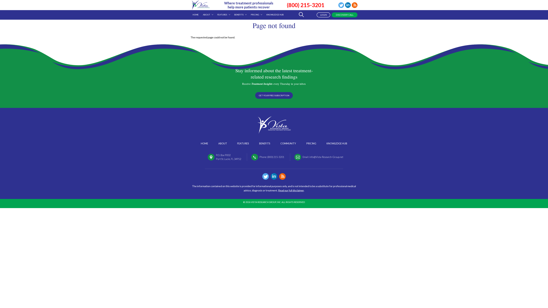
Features (243, 143)
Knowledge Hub (336, 143)
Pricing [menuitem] (254, 13)
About (222, 143)
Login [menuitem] (323, 15)
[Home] (200, 8)
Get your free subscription (274, 95)
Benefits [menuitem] (238, 13)
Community (288, 143)
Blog (354, 5)
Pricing (311, 143)
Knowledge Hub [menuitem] (275, 14)
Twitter (341, 5)
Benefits (264, 143)
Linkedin (348, 5)
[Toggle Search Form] (301, 15)
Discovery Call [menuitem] (344, 15)
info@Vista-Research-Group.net (326, 156)
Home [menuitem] (196, 14)
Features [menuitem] (221, 13)
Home (204, 143)
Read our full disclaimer (291, 190)
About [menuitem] (205, 13)
